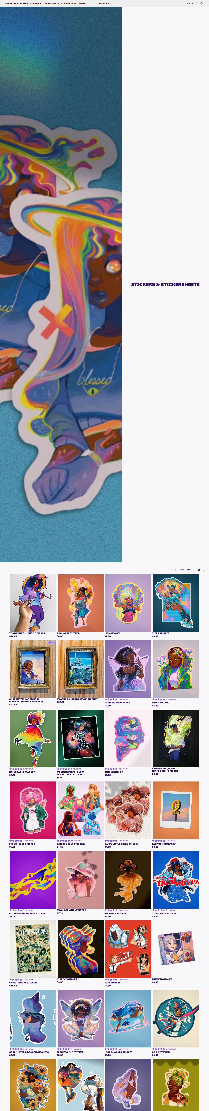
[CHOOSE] (100, 835)
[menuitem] (82, 3)
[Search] (196, 3)
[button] (191, 570)
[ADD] (52, 628)
